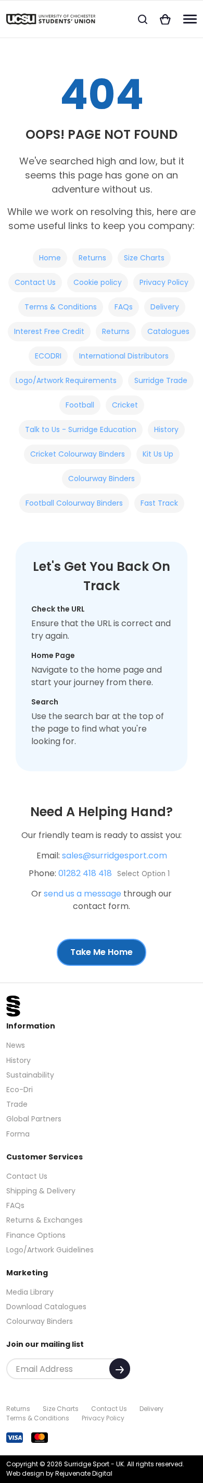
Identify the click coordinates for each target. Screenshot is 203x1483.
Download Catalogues (46, 1306)
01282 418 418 (85, 873)
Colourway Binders (101, 478)
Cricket (125, 405)
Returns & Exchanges (44, 1220)
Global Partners (33, 1119)
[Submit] (119, 1368)
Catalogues (168, 331)
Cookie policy (97, 282)
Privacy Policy (163, 282)
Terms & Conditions (60, 307)
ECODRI (48, 356)
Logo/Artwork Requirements (66, 380)
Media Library (30, 1292)
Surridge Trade (160, 380)
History (166, 429)
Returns (92, 258)
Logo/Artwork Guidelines (50, 1250)
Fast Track (159, 503)
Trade (17, 1104)
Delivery (164, 307)
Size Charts (144, 258)
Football (80, 405)
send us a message (82, 894)
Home (50, 258)
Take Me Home (101, 952)
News (15, 1045)
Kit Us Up (158, 454)
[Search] (142, 19)
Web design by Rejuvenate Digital (59, 1473)
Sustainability (30, 1075)
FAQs (124, 307)
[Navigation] (190, 19)
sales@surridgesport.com (114, 856)
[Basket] (165, 19)
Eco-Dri (19, 1089)
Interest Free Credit (49, 331)
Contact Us (35, 282)
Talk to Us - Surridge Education (80, 429)
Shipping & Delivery (40, 1191)
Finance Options (36, 1235)
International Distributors (124, 356)
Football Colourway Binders (74, 503)
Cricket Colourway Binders (77, 454)
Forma (18, 1134)
